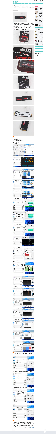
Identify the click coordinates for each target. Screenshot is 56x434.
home (45, 431)
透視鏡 (42, 0)
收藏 (26, 427)
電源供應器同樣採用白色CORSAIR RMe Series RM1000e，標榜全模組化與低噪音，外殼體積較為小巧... (39, 32)
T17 (15, 2)
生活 (24, 3)
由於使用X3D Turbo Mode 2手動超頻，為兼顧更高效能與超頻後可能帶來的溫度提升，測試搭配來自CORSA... (39, 38)
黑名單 (35, 56)
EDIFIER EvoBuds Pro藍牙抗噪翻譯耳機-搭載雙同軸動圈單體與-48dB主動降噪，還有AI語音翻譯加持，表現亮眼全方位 (41, 21)
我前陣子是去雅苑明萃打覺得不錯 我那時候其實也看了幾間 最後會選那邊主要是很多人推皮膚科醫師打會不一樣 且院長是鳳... (39, 41)
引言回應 (32, 427)
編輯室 (35, 3)
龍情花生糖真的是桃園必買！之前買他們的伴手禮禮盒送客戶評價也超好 (39, 29)
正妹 (17, 3)
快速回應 (29, 427)
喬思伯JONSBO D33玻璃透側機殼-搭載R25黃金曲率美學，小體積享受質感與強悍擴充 (41, 12)
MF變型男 (40, 0)
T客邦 (34, 0)
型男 (21, 3)
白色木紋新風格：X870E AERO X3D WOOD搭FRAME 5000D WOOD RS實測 (41, 16)
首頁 (14, 3)
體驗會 (32, 3)
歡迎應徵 (37, 55)
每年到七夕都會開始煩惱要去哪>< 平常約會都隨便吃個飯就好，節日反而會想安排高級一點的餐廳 (39, 44)
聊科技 (14, 5)
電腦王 (35, 0)
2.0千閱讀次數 (10, 174)
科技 (28, 3)
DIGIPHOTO (38, 0)
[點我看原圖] (20, 17)
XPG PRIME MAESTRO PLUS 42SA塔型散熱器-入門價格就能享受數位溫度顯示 (41, 9)
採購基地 (36, 0)
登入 (41, 1)
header (45, 430)
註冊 (42, 1)
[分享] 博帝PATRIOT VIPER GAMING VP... (21, 5)
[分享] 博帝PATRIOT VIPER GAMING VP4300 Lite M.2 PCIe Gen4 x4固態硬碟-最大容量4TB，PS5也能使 (22, 7)
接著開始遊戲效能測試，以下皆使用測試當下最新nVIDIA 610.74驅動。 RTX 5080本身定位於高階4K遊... (39, 35)
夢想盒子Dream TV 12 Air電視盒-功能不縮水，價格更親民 (41, 25)
